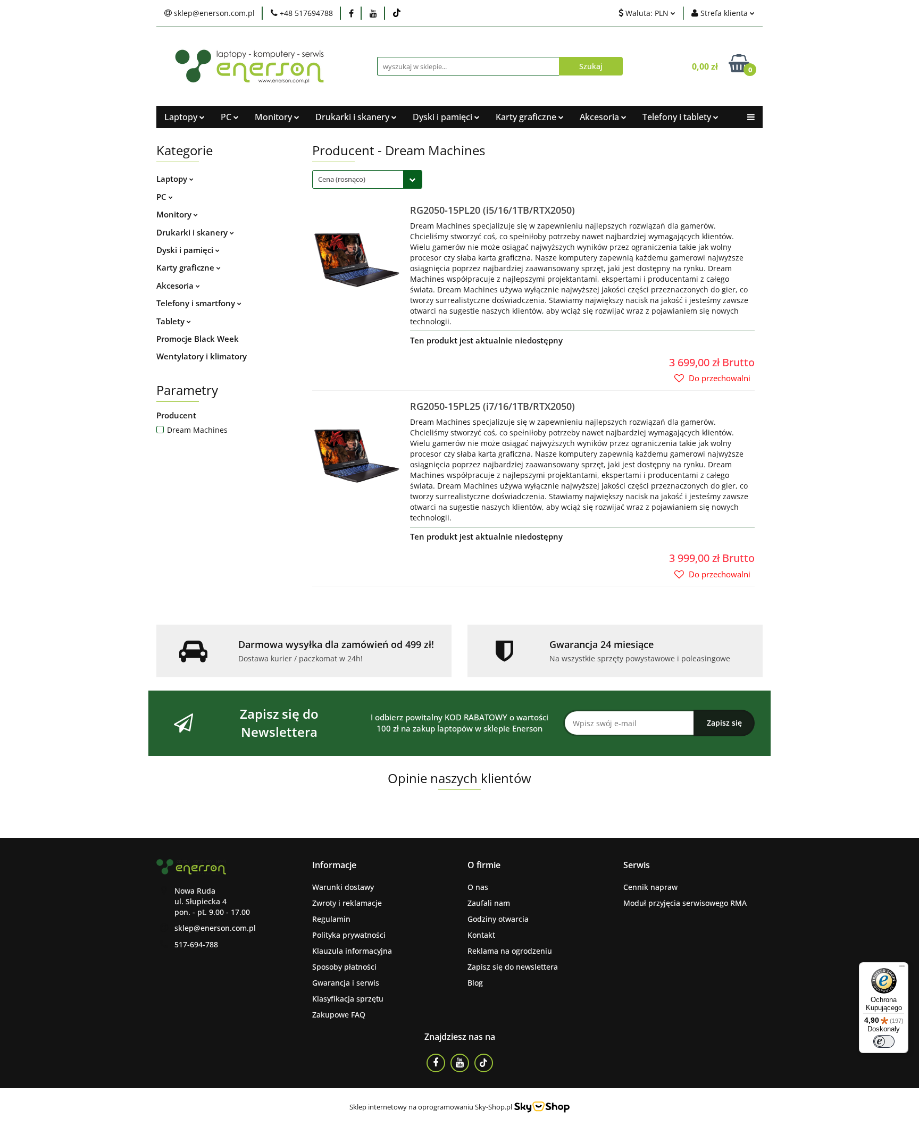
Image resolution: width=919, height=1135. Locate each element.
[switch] (884, 1041)
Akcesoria (176, 285)
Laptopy (181, 117)
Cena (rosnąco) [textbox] (341, 179)
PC (162, 196)
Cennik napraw (650, 887)
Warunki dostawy (343, 887)
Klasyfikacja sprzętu (347, 999)
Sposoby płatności (344, 967)
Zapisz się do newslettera (512, 967)
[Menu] (902, 968)
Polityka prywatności (349, 935)
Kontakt (481, 935)
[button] (334, 865)
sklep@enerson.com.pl (215, 928)
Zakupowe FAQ (338, 1015)
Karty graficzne (186, 267)
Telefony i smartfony (196, 303)
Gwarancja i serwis (345, 983)
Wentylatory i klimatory (201, 356)
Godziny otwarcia (498, 919)
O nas (477, 887)
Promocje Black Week (197, 338)
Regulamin (331, 919)
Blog (475, 983)
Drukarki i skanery (193, 232)
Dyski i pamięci (185, 250)
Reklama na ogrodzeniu (509, 951)
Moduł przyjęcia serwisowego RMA (685, 903)
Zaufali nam (488, 903)
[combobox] (367, 179)
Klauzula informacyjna (352, 951)
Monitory (175, 214)
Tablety (171, 321)
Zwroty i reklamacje (347, 903)
